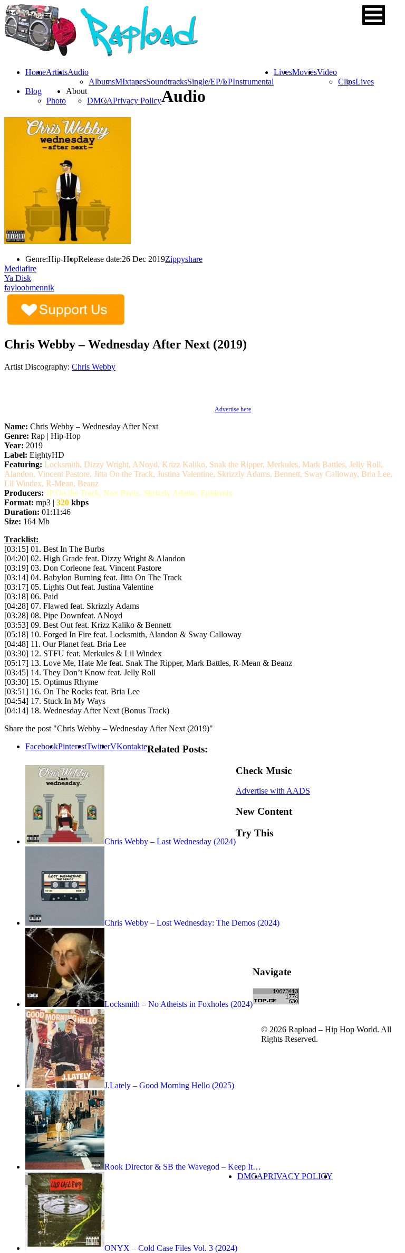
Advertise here (233, 409)
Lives (364, 81)
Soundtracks (166, 81)
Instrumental (253, 81)
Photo (56, 100)
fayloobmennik (29, 287)
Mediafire (20, 268)
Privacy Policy (137, 100)
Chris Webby (93, 366)
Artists (57, 72)
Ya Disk (17, 278)
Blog (33, 91)
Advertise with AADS (273, 790)
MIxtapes (130, 81)
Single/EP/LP (210, 81)
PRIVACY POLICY (298, 1176)
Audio (78, 72)
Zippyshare (183, 259)
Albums (102, 81)
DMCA (100, 100)
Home (35, 72)
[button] (373, 15)
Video (327, 72)
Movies (304, 72)
